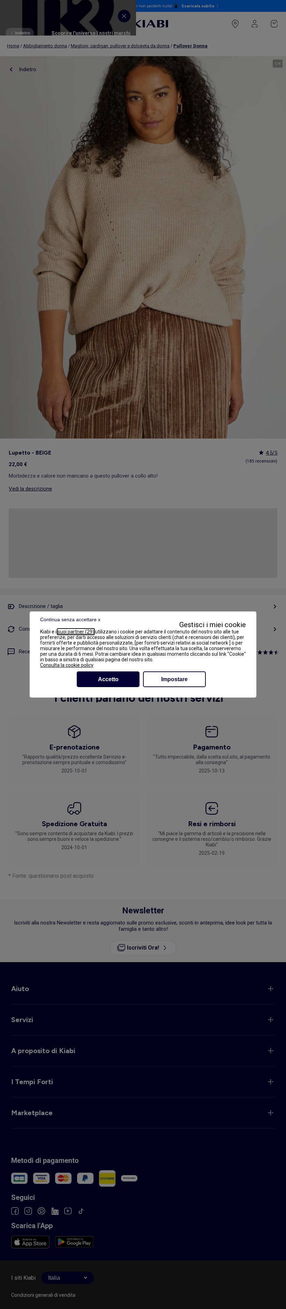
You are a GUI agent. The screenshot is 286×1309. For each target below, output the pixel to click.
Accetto (108, 679)
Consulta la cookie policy (66, 665)
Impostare (174, 679)
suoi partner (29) (76, 631)
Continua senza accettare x (70, 619)
